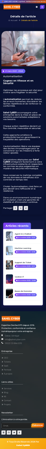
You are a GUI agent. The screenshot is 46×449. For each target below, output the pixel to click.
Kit (5, 396)
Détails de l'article (29, 20)
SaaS (6, 366)
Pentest (7, 370)
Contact (7, 400)
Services (7, 388)
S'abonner (37, 425)
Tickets (7, 362)
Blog (6, 392)
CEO (6, 358)
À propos (8, 374)
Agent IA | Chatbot (23, 234)
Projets (7, 404)
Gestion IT (19, 277)
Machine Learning (23, 248)
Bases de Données (23, 291)
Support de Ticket (23, 262)
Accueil (13, 20)
